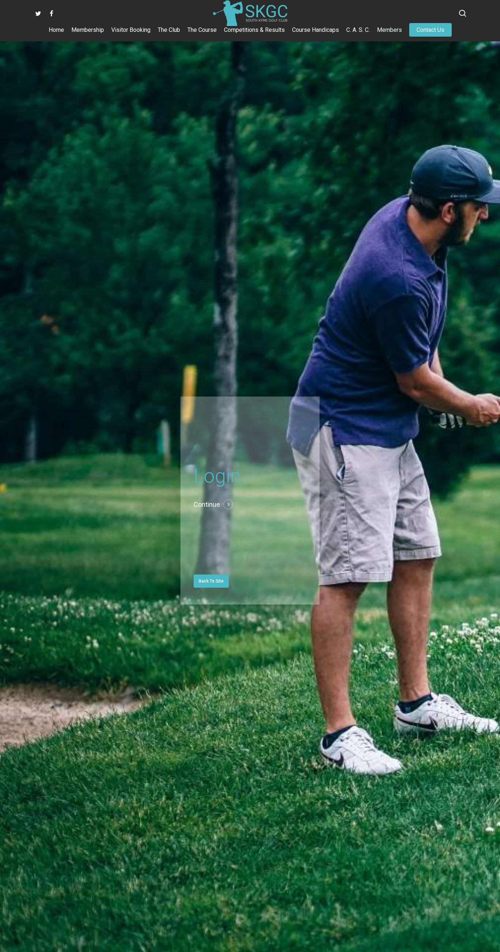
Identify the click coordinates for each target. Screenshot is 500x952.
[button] (211, 581)
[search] (462, 13)
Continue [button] (207, 504)
